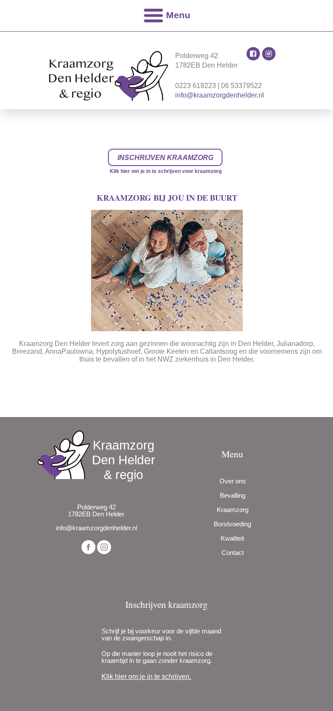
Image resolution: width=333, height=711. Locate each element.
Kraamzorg (232, 509)
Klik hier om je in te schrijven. (146, 676)
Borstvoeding (232, 524)
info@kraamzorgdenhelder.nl (219, 95)
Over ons (232, 481)
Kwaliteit (232, 538)
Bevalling (232, 495)
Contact (233, 552)
